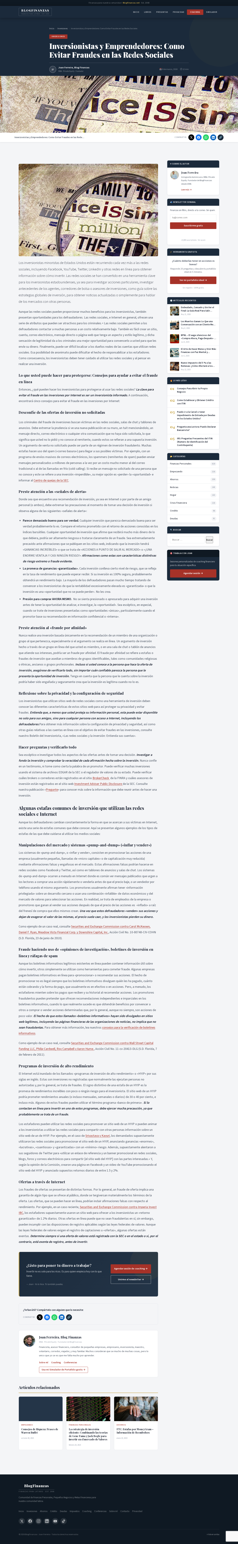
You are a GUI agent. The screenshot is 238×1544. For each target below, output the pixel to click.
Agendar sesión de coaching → (131, 1268)
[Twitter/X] (22, 1521)
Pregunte (52, 789)
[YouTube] (55, 1521)
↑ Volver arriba (213, 1534)
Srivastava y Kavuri (97, 1136)
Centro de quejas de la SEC (51, 480)
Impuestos (74, 1511)
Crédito (53, 1511)
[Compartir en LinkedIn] (213, 137)
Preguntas (162, 12)
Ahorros (43, 1511)
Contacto (124, 1511)
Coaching (195, 12)
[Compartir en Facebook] (199, 137)
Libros (147, 12)
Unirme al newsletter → (131, 1279)
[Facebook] (30, 1521)
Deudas (63, 1511)
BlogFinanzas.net (131, 2)
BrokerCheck (101, 778)
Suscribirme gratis (193, 225)
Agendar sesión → (193, 573)
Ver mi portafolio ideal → (193, 280)
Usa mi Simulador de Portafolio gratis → (63, 1369)
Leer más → (186, 189)
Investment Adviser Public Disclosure (98, 784)
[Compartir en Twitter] (191, 137)
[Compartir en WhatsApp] (206, 137)
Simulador (211, 12)
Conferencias (70, 1362)
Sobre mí (43, 1362)
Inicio (136, 12)
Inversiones (62, 28)
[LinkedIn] (47, 1521)
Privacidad (178, 12)
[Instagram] (38, 1521)
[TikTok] (63, 1521)
